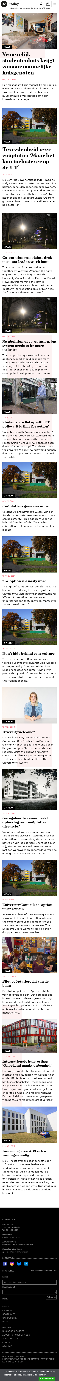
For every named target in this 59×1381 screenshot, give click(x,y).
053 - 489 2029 (11, 1230)
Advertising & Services (16, 1335)
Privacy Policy (48, 1359)
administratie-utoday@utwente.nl (17, 1244)
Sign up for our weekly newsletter (44, 1270)
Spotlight (8, 1314)
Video (5, 1321)
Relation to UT (8, 1287)
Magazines (8, 1327)
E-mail (5, 1277)
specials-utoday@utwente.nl (15, 1252)
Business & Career (13, 1331)
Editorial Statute (30, 1359)
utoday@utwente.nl (11, 1237)
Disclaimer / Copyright (13, 1356)
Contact (7, 1342)
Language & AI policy (12, 1362)
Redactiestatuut (11, 1359)
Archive (7, 1346)
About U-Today (11, 1338)
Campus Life (9, 1318)
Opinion (7, 1310)
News (5, 1306)
